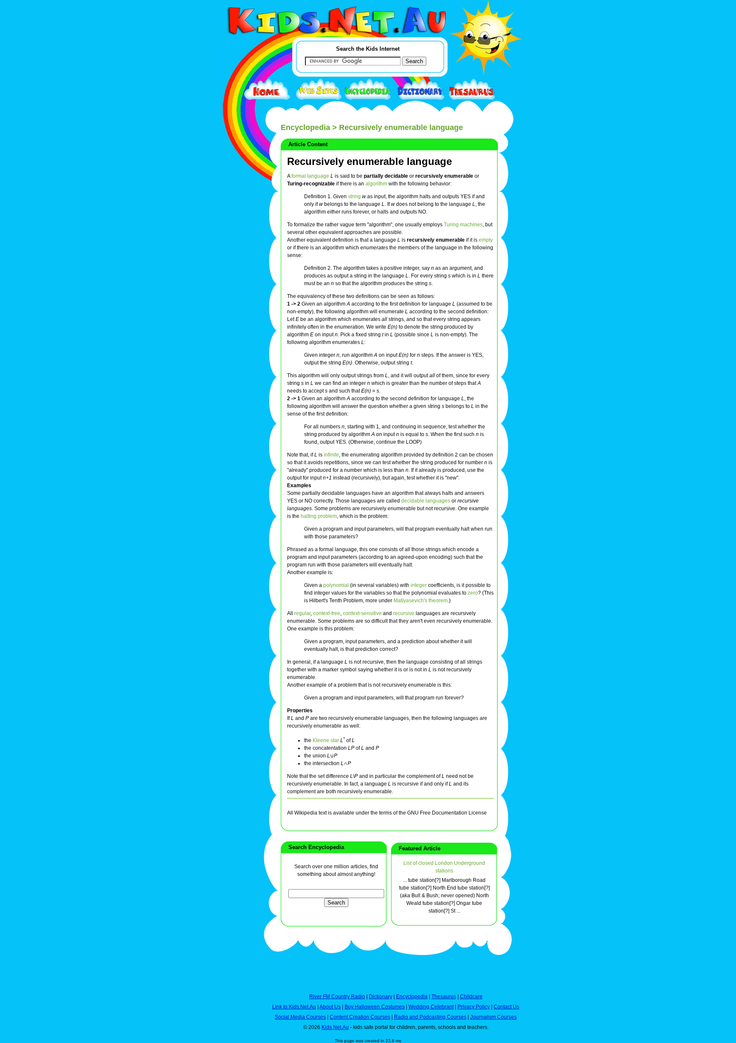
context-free (326, 613)
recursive (403, 613)
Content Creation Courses (360, 1017)
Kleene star (326, 740)
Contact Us (506, 1007)
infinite (331, 455)
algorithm (376, 184)
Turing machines (463, 225)
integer (419, 585)
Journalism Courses (493, 1017)
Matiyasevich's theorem (421, 601)
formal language (310, 176)
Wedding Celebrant (431, 1007)
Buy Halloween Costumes (375, 1007)
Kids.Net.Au (335, 1027)
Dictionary (380, 997)
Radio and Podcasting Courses (430, 1017)
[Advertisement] (233, 312)
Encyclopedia (305, 127)
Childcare (471, 997)
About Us (330, 1007)
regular (302, 613)
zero (473, 593)
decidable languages (425, 501)
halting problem (319, 516)
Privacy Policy (473, 1007)
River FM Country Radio (337, 997)
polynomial (336, 585)
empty (486, 240)
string (354, 196)
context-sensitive (362, 613)
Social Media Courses (300, 1017)
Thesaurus (443, 997)
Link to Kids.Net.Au (294, 1007)
